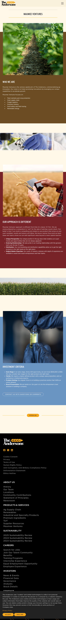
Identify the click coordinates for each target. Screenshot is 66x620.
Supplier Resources (13, 523)
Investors (9, 571)
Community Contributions (17, 495)
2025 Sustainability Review (17, 535)
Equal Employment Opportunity (20, 563)
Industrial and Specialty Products (21, 515)
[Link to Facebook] (4, 450)
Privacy (6, 459)
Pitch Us (33, 415)
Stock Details (10, 586)
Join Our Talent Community (18, 552)
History (7, 486)
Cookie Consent (10, 457)
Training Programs (13, 558)
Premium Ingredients (14, 518)
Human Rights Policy (12, 465)
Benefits (7, 555)
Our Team (8, 489)
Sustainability (12, 530)
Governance (9, 581)
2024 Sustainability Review (17, 538)
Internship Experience (15, 561)
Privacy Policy (7, 610)
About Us (9, 482)
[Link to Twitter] (8, 450)
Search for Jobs (11, 549)
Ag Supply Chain (12, 509)
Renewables (9, 512)
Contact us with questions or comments (23, 394)
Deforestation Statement (14, 470)
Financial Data (11, 578)
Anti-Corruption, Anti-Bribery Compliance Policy (24, 468)
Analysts (7, 583)
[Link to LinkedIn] (12, 450)
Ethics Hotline (9, 473)
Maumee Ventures (13, 526)
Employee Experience (15, 566)
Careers (8, 545)
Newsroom (9, 500)
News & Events (11, 575)
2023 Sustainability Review (17, 540)
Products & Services (16, 505)
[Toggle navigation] (62, 3)
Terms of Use (9, 462)
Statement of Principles (16, 497)
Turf (5, 520)
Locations (8, 492)
